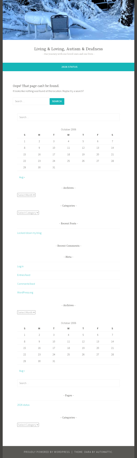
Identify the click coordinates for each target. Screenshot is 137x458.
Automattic (104, 452)
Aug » (22, 177)
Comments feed (26, 283)
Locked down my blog (29, 232)
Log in (20, 266)
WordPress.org (25, 292)
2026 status (69, 66)
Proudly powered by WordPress (47, 452)
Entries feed (23, 275)
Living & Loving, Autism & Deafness (68, 49)
